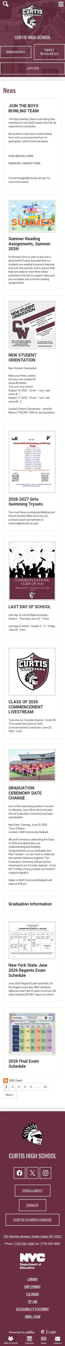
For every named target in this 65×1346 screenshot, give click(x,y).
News (44, 1343)
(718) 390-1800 (24, 1243)
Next (9, 1094)
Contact (58, 1343)
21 (45, 1086)
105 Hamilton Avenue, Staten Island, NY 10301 (32, 1236)
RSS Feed (15, 1080)
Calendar (29, 1343)
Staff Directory (11, 1343)
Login (48, 1332)
